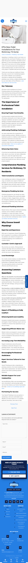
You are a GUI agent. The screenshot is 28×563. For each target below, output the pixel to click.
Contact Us (7, 516)
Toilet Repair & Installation (21, 527)
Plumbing (14, 54)
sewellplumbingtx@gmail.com (8, 551)
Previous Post (14, 404)
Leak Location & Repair (21, 513)
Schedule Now (26, 281)
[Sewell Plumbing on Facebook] (6, 501)
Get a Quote (15, 476)
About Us (8, 511)
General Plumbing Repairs (21, 509)
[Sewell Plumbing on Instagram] (14, 501)
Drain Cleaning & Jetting (21, 519)
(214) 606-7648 (15, 472)
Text (17, 561)
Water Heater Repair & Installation (21, 516)
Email (22, 561)
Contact (5, 561)
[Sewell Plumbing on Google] (10, 501)
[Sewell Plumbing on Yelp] (17, 501)
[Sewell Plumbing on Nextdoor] (21, 501)
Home (8, 509)
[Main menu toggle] (26, 21)
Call (11, 561)
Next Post (14, 408)
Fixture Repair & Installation (21, 523)
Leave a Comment (6, 54)
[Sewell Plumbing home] (14, 484)
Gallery (7, 514)
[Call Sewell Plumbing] (2, 21)
